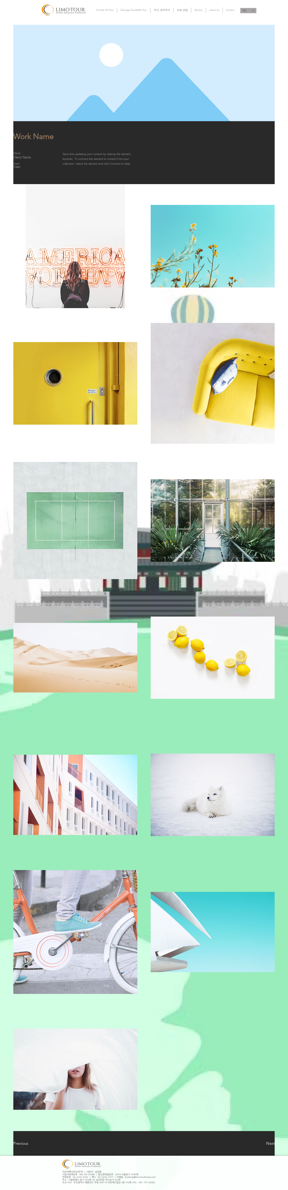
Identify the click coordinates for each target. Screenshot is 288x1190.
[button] (25, 1143)
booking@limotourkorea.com (140, 1177)
